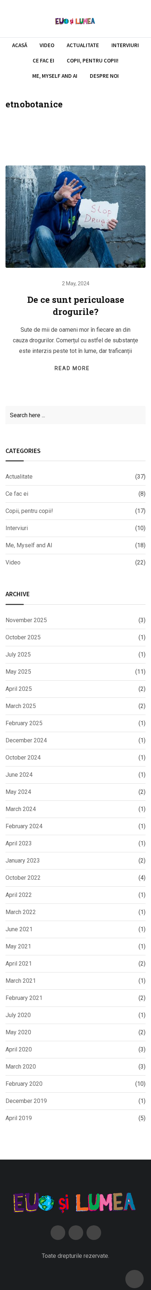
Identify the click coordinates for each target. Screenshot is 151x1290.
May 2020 (18, 1032)
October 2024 (23, 757)
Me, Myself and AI (54, 75)
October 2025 (23, 637)
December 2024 (26, 740)
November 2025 (26, 620)
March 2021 (20, 980)
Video (47, 45)
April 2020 (18, 1049)
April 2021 (18, 963)
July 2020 (18, 1015)
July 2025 (18, 654)
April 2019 (18, 1118)
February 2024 (24, 826)
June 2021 (19, 929)
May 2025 (18, 671)
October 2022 (23, 877)
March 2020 (20, 1066)
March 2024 (20, 809)
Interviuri (125, 45)
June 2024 (19, 774)
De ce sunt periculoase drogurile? (75, 306)
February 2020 (24, 1083)
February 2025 (24, 723)
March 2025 (20, 706)
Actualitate (83, 45)
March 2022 (20, 912)
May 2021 (18, 946)
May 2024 (18, 791)
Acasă (19, 45)
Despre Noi (104, 75)
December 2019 (26, 1100)
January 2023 (22, 860)
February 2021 (24, 997)
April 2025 (18, 688)
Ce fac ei (43, 60)
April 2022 (18, 894)
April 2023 (18, 843)
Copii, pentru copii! (92, 60)
